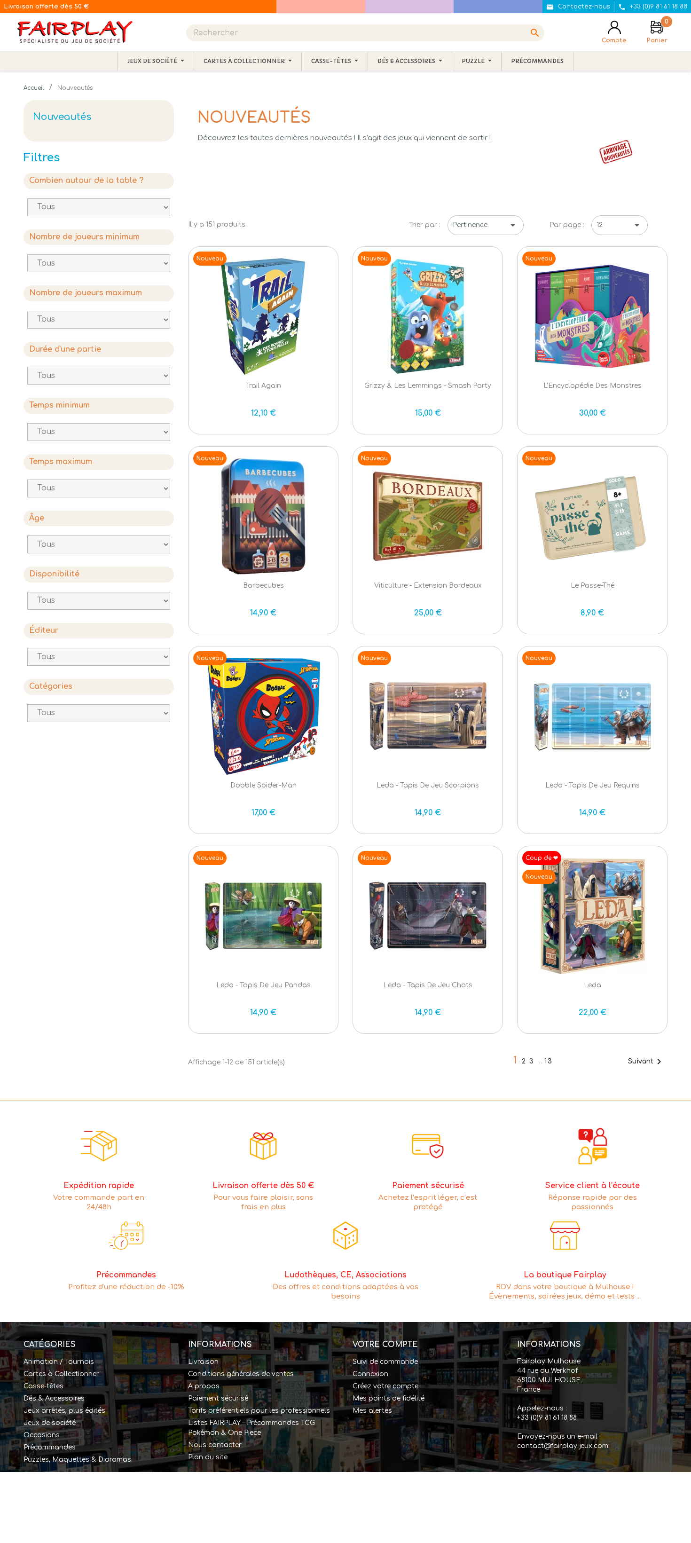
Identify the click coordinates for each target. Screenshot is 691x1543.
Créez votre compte (385, 1386)
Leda (592, 985)
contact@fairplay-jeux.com (562, 1445)
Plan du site (208, 1457)
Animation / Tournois (59, 1361)
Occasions (42, 1435)
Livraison (203, 1361)
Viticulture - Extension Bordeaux (428, 585)
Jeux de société (50, 1422)
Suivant (646, 1061)
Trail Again (263, 385)
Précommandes (50, 1447)
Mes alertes (372, 1410)
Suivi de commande (385, 1361)
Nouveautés (62, 116)
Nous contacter (215, 1445)
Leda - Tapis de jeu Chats (428, 985)
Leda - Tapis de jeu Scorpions (428, 785)
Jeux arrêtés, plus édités (64, 1410)
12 (620, 225)
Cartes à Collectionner (61, 1374)
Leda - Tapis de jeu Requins (592, 785)
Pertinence (485, 225)
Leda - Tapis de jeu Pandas (263, 985)
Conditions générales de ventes (241, 1374)
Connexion (370, 1374)
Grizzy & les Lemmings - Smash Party (427, 385)
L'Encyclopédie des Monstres (592, 385)
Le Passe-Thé (592, 585)
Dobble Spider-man (263, 785)
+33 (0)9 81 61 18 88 (547, 1417)
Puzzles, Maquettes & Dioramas (77, 1459)
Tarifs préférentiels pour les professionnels (259, 1410)
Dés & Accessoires (54, 1398)
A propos (204, 1386)
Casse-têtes (43, 1386)
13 (548, 1061)
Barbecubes (263, 585)
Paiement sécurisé (218, 1398)
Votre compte (385, 1344)
